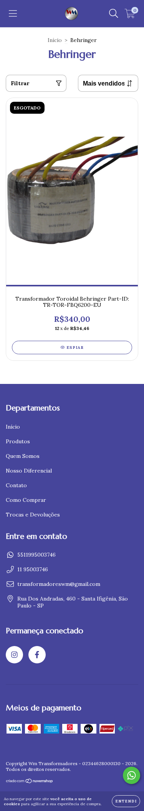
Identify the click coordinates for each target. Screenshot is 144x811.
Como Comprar (26, 499)
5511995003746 (36, 554)
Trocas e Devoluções (33, 514)
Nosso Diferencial (29, 470)
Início (55, 40)
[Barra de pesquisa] (113, 13)
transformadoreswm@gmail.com (58, 583)
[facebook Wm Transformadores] (37, 654)
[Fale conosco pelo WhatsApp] (131, 775)
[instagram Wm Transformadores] (14, 654)
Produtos (18, 441)
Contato (16, 485)
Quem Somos (23, 456)
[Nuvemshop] (30, 781)
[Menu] (13, 13)
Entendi (126, 801)
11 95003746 (32, 569)
